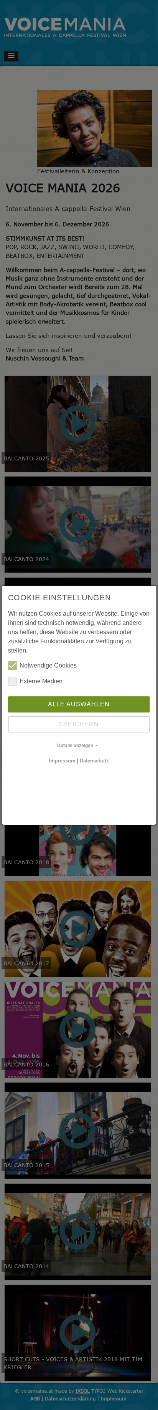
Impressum (62, 761)
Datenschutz (94, 761)
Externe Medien (41, 681)
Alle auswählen (79, 704)
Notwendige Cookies (48, 665)
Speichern (79, 724)
